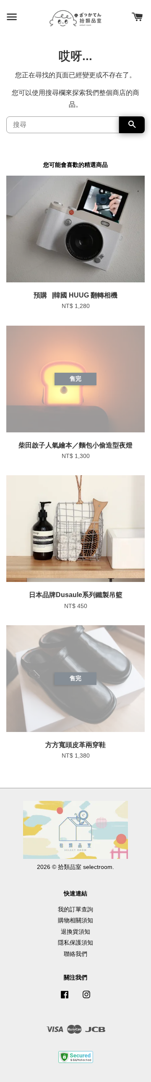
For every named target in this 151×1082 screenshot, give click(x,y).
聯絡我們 (75, 954)
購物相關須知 (75, 920)
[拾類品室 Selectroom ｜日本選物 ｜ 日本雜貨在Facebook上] (64, 998)
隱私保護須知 (75, 943)
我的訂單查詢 (75, 909)
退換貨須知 (75, 932)
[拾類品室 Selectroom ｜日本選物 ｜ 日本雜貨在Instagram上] (86, 998)
